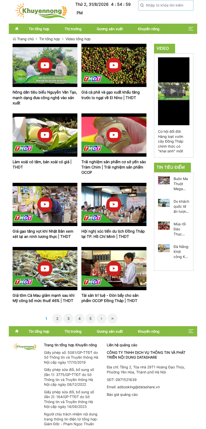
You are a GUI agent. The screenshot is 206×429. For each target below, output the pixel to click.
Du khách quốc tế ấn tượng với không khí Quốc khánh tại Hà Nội (181, 206)
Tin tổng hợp (49, 39)
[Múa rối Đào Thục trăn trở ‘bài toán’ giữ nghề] (164, 225)
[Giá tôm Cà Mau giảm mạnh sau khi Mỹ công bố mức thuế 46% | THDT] (45, 268)
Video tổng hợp (78, 39)
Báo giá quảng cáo (122, 394)
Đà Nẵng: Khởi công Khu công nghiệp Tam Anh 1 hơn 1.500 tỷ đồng (181, 251)
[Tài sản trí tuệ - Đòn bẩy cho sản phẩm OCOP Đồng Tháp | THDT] (113, 268)
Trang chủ (25, 39)
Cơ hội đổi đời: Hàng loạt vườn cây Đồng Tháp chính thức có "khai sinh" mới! (170, 141)
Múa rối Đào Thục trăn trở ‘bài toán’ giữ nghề (181, 229)
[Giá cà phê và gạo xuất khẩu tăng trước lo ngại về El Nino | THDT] (113, 65)
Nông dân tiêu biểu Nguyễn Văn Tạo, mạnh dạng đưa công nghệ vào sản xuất (45, 97)
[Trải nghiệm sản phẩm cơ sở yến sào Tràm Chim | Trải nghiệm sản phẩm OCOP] (113, 135)
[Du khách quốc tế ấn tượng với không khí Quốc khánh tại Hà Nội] (164, 202)
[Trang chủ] (40, 10)
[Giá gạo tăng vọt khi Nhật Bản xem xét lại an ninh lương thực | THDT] (45, 204)
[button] (142, 5)
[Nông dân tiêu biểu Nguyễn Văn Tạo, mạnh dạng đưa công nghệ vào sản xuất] (45, 65)
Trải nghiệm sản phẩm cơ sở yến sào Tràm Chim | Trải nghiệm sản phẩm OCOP (113, 167)
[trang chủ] (24, 346)
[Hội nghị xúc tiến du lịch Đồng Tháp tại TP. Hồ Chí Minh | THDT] (113, 204)
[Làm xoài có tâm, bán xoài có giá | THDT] (45, 135)
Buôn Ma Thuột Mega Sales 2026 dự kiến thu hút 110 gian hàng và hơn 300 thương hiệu (181, 184)
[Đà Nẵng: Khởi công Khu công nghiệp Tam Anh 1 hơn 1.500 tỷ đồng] (164, 247)
